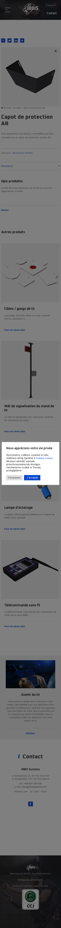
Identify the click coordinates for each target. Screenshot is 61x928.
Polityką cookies (44, 458)
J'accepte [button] (32, 477)
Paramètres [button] (14, 477)
